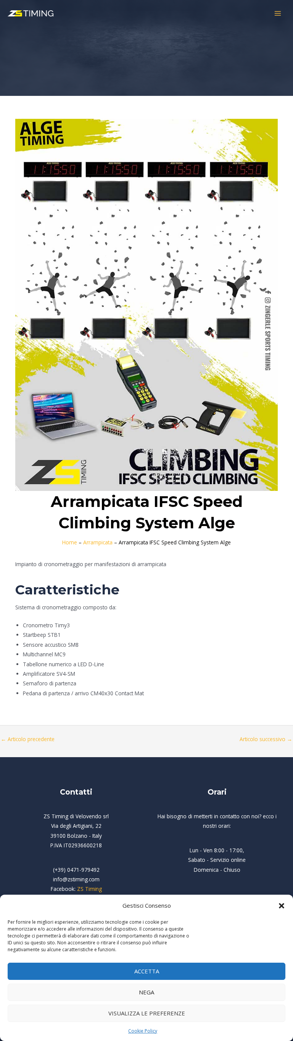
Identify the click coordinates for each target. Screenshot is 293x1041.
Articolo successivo (266, 739)
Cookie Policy (142, 1031)
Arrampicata (98, 542)
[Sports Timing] (30, 13)
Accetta (146, 971)
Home (69, 542)
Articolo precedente (28, 739)
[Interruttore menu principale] (278, 13)
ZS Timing (89, 888)
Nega (146, 992)
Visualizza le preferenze (146, 1013)
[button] (281, 906)
